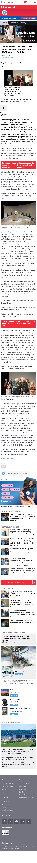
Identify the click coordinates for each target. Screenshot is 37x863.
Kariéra (21, 792)
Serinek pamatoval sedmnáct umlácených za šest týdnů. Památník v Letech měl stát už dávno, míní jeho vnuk (18, 165)
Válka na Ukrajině (8, 783)
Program (14, 23)
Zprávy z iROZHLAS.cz (11, 722)
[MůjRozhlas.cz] (4, 67)
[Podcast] (1, 115)
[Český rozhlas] (7, 2)
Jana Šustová (19, 93)
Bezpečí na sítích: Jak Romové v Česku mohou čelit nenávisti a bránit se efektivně (22, 593)
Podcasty (5, 807)
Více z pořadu (8, 588)
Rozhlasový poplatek (26, 798)
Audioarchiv (6, 804)
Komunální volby (7, 786)
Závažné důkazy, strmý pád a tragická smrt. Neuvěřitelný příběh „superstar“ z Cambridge (22, 532)
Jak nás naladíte (25, 783)
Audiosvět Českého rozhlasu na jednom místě (15, 506)
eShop (4, 792)
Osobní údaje (13, 846)
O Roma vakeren (7, 58)
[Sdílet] (5, 115)
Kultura (4, 23)
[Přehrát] (3, 108)
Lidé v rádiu (23, 789)
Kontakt (22, 795)
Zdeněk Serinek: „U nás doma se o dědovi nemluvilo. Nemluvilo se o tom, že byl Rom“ (18, 324)
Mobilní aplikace (7, 810)
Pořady (23, 23)
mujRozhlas (5, 480)
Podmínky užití (23, 846)
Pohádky (14, 489)
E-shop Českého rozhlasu (13, 632)
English (32, 846)
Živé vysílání (7, 497)
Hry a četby (6, 485)
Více (31, 23)
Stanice (4, 789)
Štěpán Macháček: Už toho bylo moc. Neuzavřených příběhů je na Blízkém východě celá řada (22, 571)
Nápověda (22, 786)
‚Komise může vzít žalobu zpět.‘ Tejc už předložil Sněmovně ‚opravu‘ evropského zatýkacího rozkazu (18, 764)
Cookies (4, 846)
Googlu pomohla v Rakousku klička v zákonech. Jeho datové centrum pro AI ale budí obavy (17, 751)
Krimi (4, 489)
